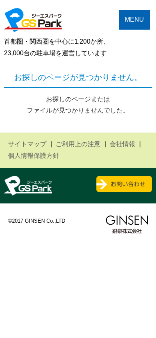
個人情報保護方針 (33, 155)
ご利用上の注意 (78, 144)
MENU (134, 19)
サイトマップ (27, 144)
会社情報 (122, 144)
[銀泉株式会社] (127, 224)
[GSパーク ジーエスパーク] (33, 25)
